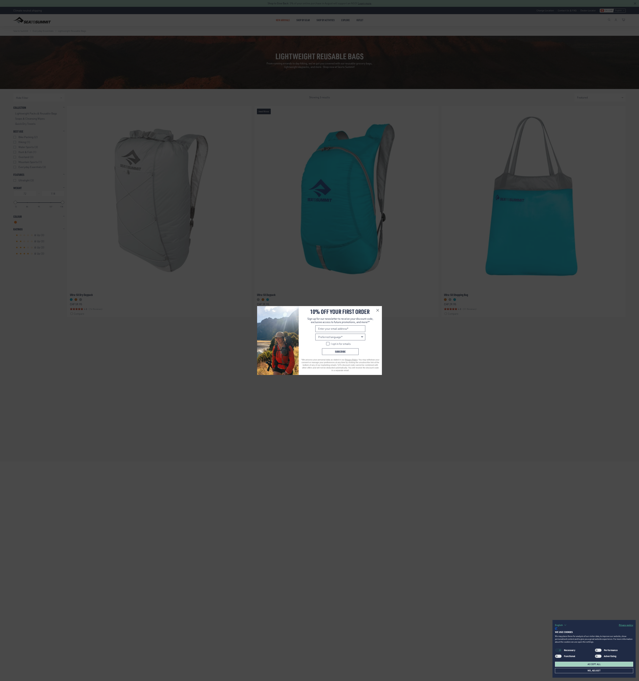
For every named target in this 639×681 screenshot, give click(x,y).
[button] (560, 625)
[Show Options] (362, 337)
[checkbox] (598, 650)
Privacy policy (626, 625)
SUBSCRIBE (340, 351)
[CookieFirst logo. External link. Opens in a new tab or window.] (556, 628)
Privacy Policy (351, 360)
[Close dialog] (378, 310)
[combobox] (339, 337)
